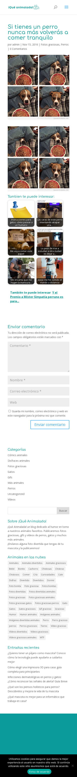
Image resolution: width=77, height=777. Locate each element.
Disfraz (12, 580)
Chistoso (59, 568)
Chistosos (14, 574)
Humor (12, 614)
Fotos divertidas (17, 591)
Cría (35, 574)
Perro (46, 620)
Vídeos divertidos (18, 631)
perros (12, 625)
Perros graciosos (28, 625)
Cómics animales (17, 455)
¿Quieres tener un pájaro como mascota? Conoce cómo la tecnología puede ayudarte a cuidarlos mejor (37, 657)
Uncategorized (16, 494)
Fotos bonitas (49, 586)
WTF (42, 637)
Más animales (16, 482)
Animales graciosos (56, 563)
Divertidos (38, 580)
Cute (60, 574)
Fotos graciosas (50, 44)
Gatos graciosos (27, 608)
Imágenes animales (50, 614)
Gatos (11, 471)
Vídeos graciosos (39, 631)
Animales (13, 563)
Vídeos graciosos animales (22, 637)
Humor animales (28, 614)
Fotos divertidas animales (42, 591)
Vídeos (11, 499)
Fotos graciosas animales (42, 597)
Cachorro (33, 568)
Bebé (12, 568)
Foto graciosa (31, 586)
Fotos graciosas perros (47, 603)
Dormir (50, 580)
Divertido (24, 580)
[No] (72, 765)
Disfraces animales (19, 460)
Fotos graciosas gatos (20, 603)
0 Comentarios (18, 48)
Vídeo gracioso (58, 625)
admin (16, 44)
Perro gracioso (60, 620)
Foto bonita (15, 586)
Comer (26, 574)
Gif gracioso (45, 608)
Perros (65, 44)
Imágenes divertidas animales (24, 620)
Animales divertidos (32, 563)
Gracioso (59, 608)
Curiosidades (48, 574)
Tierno (44, 625)
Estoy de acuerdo (39, 771)
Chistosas (47, 568)
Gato (64, 603)
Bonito (21, 568)
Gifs (10, 477)
